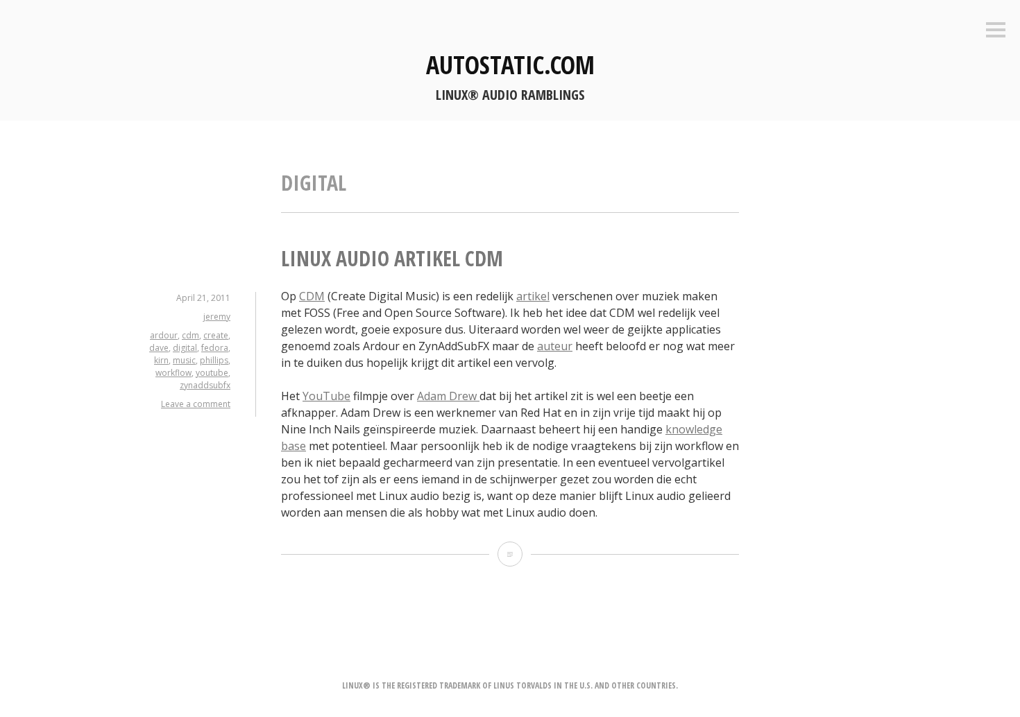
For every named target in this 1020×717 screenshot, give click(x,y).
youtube (212, 373)
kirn (161, 360)
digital (185, 348)
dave (159, 348)
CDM (312, 296)
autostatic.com (510, 65)
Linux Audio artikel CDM (392, 258)
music (184, 360)
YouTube (326, 396)
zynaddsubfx (205, 385)
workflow (173, 373)
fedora (214, 348)
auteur (554, 346)
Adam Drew (448, 396)
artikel (533, 296)
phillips (214, 360)
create (215, 335)
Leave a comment (195, 404)
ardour (164, 335)
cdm (190, 335)
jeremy (216, 316)
